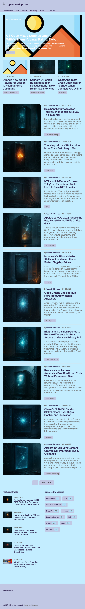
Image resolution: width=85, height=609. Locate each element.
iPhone (48, 282)
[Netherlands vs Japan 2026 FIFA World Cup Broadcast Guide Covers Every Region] (7, 501)
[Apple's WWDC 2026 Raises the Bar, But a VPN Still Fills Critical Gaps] (22, 230)
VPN (17, 11)
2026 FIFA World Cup (29, 11)
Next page (46, 483)
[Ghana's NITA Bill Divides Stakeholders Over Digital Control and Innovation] (22, 422)
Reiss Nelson (50, 398)
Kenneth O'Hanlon (37, 92)
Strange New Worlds (11, 92)
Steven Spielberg (52, 135)
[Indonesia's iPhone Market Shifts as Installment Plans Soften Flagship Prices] (22, 268)
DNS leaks (51, 529)
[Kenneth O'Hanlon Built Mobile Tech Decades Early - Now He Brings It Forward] (42, 67)
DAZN (65, 523)
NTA (47, 207)
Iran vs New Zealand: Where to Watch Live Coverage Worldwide (26, 517)
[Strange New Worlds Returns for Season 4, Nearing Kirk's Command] (15, 67)
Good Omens (50, 321)
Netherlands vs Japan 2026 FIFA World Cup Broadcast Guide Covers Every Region (26, 502)
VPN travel (49, 170)
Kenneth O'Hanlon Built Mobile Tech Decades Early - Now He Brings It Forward (42, 84)
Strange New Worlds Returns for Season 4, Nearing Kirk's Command (15, 84)
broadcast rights (54, 517)
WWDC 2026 (50, 246)
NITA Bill (49, 437)
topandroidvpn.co (31, 605)
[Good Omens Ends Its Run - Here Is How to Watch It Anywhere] (22, 305)
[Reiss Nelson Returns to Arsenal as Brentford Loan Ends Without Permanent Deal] (22, 383)
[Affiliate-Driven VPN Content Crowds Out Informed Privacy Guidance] (22, 459)
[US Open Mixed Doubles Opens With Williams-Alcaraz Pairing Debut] (42, 36)
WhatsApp (62, 92)
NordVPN (43, 11)
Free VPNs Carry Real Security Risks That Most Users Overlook (25, 532)
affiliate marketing (52, 474)
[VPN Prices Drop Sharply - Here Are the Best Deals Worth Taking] (7, 563)
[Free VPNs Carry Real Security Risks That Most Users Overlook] (7, 531)
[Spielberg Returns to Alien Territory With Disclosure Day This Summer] (22, 120)
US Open (11, 52)
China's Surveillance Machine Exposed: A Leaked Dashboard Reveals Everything (27, 548)
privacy (52, 11)
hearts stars (8, 11)
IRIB (71, 517)
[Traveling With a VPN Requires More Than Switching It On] (22, 156)
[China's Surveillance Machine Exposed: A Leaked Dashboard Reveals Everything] (7, 547)
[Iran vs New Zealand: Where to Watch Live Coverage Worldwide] (7, 516)
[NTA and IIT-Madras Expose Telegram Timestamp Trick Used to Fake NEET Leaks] (22, 192)
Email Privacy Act (52, 360)
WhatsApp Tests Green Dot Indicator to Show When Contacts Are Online (69, 84)
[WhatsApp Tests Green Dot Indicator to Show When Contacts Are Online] (70, 67)
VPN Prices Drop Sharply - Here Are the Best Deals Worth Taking (26, 564)
